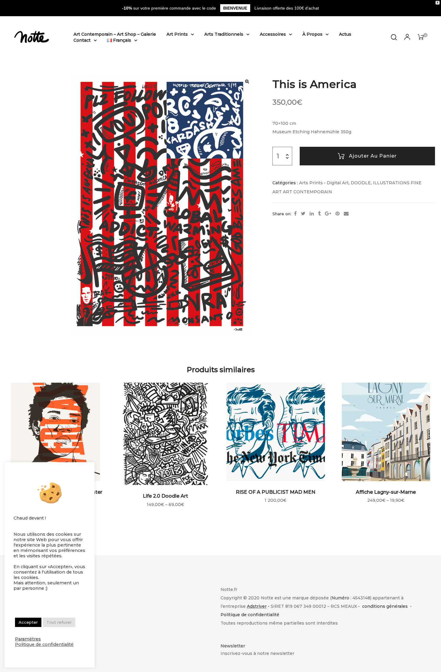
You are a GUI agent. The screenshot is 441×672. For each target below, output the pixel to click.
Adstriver (257, 606)
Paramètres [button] (28, 639)
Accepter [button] (28, 622)
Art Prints (177, 34)
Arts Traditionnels (223, 34)
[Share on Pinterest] (337, 213)
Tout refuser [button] (59, 622)
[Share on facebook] (295, 213)
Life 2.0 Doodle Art (165, 496)
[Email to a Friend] (346, 213)
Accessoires (273, 34)
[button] (247, 81)
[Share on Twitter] (303, 213)
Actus (345, 34)
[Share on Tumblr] (319, 213)
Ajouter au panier (373, 156)
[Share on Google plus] (328, 213)
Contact (82, 40)
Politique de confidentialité (249, 614)
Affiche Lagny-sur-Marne (386, 492)
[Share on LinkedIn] (312, 213)
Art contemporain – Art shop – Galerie (115, 34)
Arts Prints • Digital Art (324, 182)
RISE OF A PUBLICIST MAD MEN (275, 492)
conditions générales (385, 606)
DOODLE (361, 182)
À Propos (312, 34)
